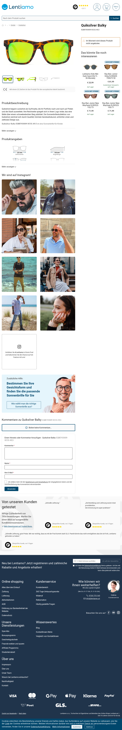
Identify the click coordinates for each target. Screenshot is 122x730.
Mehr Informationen (61, 726)
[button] (7, 79)
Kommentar (10, 445)
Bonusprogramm (9, 635)
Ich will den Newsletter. (110, 561)
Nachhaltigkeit (8, 681)
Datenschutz (7, 615)
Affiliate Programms (10, 648)
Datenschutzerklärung (40, 726)
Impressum (6, 664)
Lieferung (6, 595)
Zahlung (5, 591)
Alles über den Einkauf (11, 587)
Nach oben (22, 713)
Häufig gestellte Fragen (45, 604)
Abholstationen (8, 599)
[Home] (3, 25)
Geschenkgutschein (10, 639)
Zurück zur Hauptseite (9, 713)
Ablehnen (89, 727)
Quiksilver (22, 25)
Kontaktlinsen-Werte (44, 632)
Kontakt (5, 685)
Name (7, 463)
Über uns (5, 668)
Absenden (11, 489)
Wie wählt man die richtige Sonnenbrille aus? (23, 405)
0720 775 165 (94, 595)
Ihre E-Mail (9, 472)
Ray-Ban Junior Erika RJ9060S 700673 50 (110, 76)
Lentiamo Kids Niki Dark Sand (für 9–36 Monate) (90, 76)
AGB (3, 604)
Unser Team (7, 673)
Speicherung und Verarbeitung (36, 482)
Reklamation (41, 599)
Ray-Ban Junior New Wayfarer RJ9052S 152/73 (90, 105)
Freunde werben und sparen (13, 643)
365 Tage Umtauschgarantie (47, 591)
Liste (7, 723)
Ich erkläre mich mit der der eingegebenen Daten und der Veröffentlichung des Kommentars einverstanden (38, 483)
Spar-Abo (5, 631)
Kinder (13, 25)
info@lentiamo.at (93, 598)
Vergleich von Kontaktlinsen (47, 636)
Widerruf (39, 595)
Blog (38, 627)
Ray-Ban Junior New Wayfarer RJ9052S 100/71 (110, 105)
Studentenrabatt (8, 652)
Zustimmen (77, 727)
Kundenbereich (42, 587)
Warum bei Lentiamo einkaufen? (15, 677)
